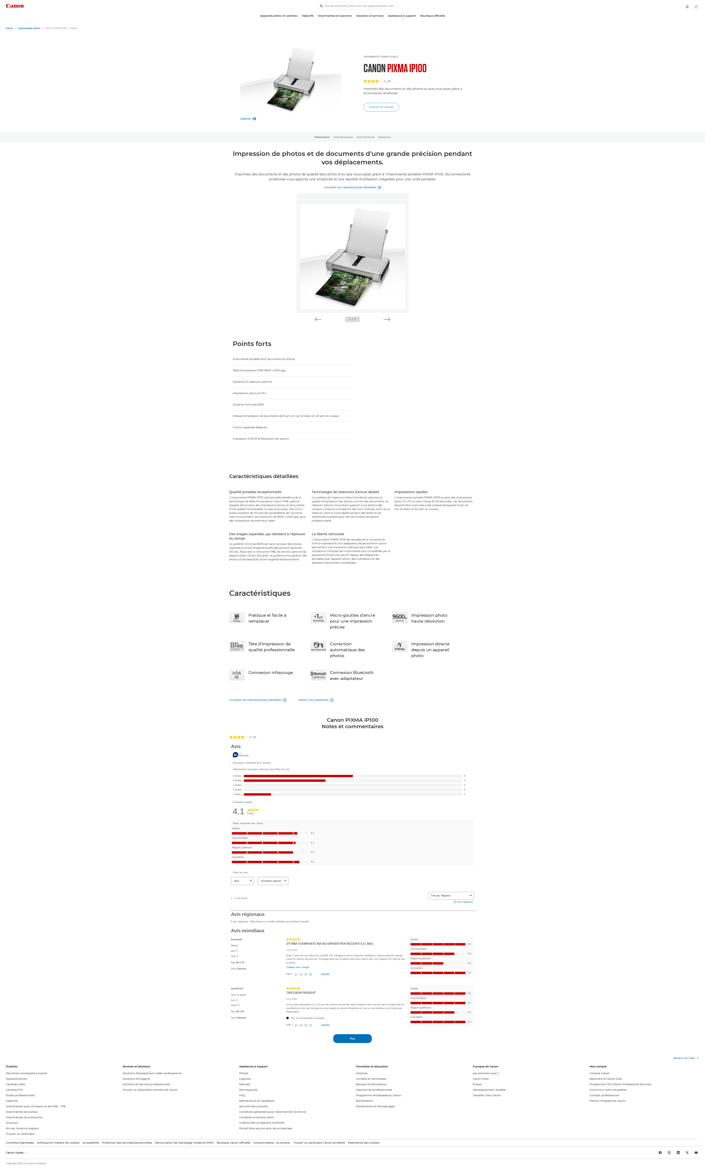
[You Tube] (696, 1152)
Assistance (384, 137)
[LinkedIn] (678, 1152)
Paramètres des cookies (363, 1142)
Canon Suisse (15, 1152)
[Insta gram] (669, 1152)
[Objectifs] (315, 16)
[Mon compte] (687, 7)
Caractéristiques (343, 137)
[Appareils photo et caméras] (298, 16)
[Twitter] (687, 1152)
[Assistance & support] (417, 16)
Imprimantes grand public (381, 56)
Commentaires (366, 137)
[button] (318, 319)
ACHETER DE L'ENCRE (381, 107)
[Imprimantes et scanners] (353, 16)
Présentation (322, 137)
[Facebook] (660, 1152)
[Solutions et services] (385, 16)
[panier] (696, 7)
